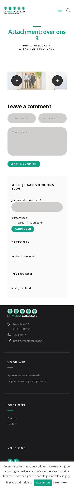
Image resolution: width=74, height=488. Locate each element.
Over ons (40, 45)
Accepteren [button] (43, 482)
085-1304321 (20, 335)
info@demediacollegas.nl (28, 341)
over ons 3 (15, 80)
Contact (12, 424)
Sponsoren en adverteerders (25, 375)
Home (26, 45)
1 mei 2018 (14, 96)
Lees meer (60, 482)
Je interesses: (19, 218)
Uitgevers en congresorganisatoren (28, 381)
